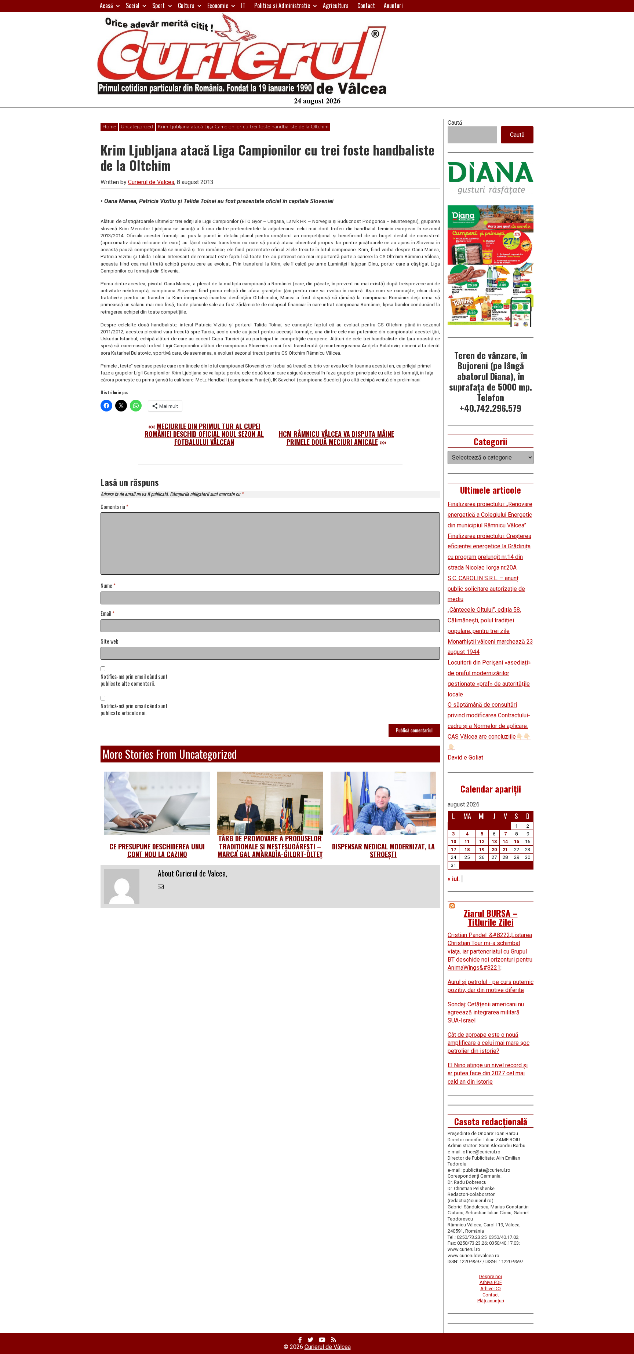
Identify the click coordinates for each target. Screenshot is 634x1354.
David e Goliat (466, 757)
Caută (455, 122)
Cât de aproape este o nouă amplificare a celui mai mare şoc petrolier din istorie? (488, 1043)
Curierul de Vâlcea (328, 1346)
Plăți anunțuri (490, 1300)
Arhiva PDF (491, 1282)
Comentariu (114, 507)
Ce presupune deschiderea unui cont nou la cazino (157, 850)
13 (494, 841)
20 (494, 849)
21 (505, 849)
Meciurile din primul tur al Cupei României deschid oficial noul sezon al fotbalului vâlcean (204, 434)
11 (467, 841)
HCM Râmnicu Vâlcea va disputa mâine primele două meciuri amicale (336, 438)
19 (481, 849)
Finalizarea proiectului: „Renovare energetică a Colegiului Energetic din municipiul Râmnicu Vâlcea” (490, 515)
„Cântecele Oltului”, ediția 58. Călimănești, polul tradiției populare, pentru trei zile (484, 620)
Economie (217, 5)
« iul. (454, 878)
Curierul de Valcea (151, 182)
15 (516, 841)
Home (109, 126)
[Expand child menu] (118, 6)
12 (481, 841)
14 (505, 841)
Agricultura (336, 5)
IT (243, 5)
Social (132, 5)
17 (453, 849)
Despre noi (490, 1276)
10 (453, 841)
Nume (108, 585)
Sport (158, 5)
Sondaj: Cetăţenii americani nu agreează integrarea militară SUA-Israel (486, 1012)
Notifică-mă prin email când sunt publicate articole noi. (134, 710)
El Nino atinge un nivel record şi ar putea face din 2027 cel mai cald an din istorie (488, 1073)
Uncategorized (137, 126)
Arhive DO (490, 1288)
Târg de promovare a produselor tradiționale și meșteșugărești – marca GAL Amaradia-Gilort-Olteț (270, 846)
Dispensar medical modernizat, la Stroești (383, 850)
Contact (366, 5)
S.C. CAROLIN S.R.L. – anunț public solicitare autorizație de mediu (486, 589)
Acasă (106, 5)
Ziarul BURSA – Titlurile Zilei (491, 917)
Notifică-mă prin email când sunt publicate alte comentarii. (134, 680)
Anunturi (393, 5)
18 (467, 849)
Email (107, 613)
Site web (110, 641)
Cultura (186, 5)
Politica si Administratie (282, 5)
